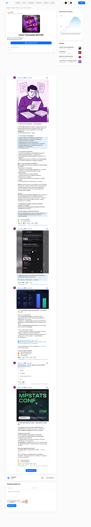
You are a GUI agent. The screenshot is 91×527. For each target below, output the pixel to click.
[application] (70, 25)
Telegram (9, 7)
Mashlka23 (13, 477)
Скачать (39, 2)
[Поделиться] (11, 50)
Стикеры (31, 2)
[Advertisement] (31, 64)
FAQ (52, 2)
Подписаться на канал (32, 42)
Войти (82, 2)
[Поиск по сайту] (63, 3)
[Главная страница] (7, 3)
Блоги (17, 7)
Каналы (18, 2)
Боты (24, 2)
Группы (46, 2)
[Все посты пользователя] (42, 477)
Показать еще (32, 470)
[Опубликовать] (66, 3)
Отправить (12, 505)
